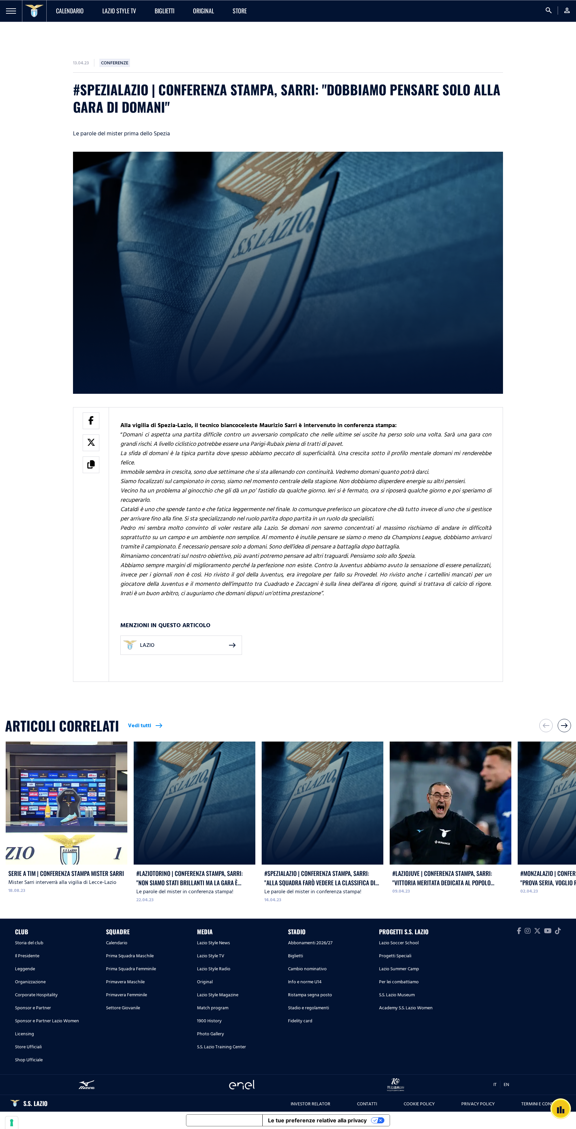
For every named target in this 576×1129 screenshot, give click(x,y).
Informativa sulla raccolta (224, 1120)
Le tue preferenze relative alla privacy (317, 1120)
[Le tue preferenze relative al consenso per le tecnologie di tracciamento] (11, 1122)
